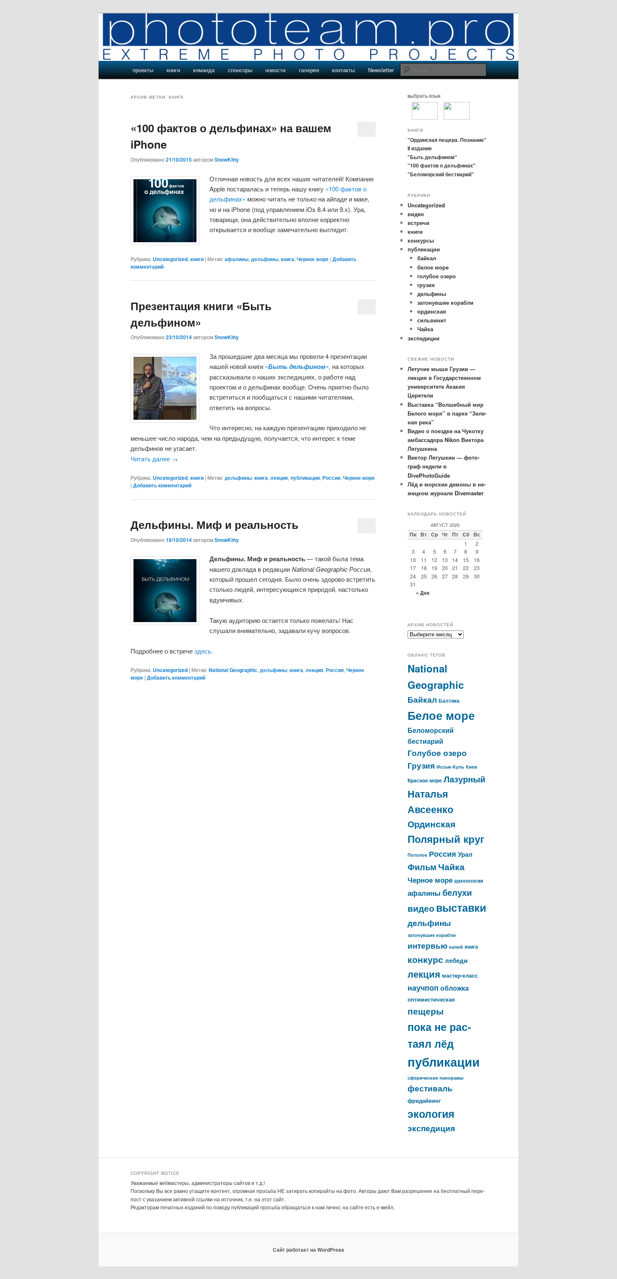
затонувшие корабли (445, 302)
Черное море (313, 259)
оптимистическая (431, 999)
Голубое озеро (437, 753)
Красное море (425, 780)
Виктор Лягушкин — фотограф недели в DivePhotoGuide (443, 466)
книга (287, 259)
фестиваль (430, 1088)
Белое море (441, 715)
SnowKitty (226, 159)
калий (456, 947)
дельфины (264, 259)
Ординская (431, 824)
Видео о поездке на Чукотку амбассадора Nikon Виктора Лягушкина (446, 439)
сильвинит (431, 320)
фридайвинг (424, 1100)
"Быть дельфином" (432, 157)
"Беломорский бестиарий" (441, 174)
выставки (461, 907)
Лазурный (464, 779)
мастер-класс (460, 975)
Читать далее (154, 458)
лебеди (456, 960)
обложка (454, 988)
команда (203, 70)
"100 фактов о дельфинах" (442, 165)
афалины (236, 259)
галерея (309, 70)
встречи (418, 223)
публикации (305, 477)
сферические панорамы (435, 1078)
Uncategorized (170, 259)
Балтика (449, 700)
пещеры (426, 1011)
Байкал (422, 699)
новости (275, 70)
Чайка (425, 329)
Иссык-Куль (450, 767)
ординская (431, 311)
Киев (471, 767)
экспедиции (423, 338)
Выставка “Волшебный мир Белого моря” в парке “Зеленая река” (447, 413)
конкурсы (421, 240)
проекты (143, 70)
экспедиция (431, 1128)
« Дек (422, 592)
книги (173, 70)
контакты (343, 70)
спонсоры (240, 70)
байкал (426, 258)
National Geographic (233, 670)
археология (468, 880)
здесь (202, 650)
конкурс (425, 959)
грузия (426, 285)
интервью (427, 945)
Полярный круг (446, 839)
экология (431, 1113)
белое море (433, 267)
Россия (331, 477)
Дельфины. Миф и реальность (214, 524)
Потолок (417, 855)
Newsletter (381, 70)
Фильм (422, 867)
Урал (465, 854)
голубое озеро (436, 276)
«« (297, 366)
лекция (279, 477)
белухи (457, 892)
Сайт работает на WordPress (308, 1249)
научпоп (423, 987)
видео (416, 214)
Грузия (421, 765)
